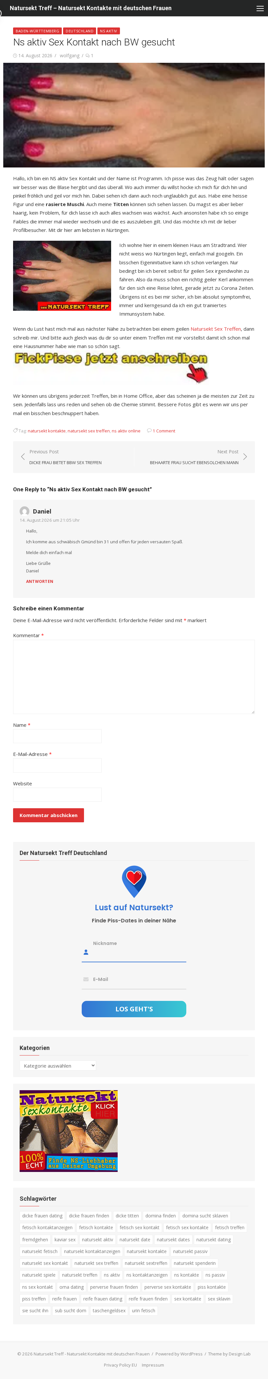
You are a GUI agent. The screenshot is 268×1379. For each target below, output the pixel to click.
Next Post (194, 457)
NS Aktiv (108, 30)
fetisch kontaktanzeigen (47, 1227)
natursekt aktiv (97, 1239)
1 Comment (164, 431)
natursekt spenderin (195, 1263)
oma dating (71, 1287)
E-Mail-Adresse (32, 754)
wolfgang (69, 55)
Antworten (39, 581)
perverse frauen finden (114, 1287)
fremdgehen (35, 1239)
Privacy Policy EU (120, 1365)
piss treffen (34, 1299)
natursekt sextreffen (146, 1263)
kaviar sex (65, 1239)
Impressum (153, 1365)
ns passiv (215, 1275)
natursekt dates (173, 1239)
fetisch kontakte (96, 1227)
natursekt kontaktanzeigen (92, 1251)
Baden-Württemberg (37, 30)
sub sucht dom (70, 1310)
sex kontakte (187, 1299)
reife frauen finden (148, 1299)
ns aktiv (112, 1275)
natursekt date (135, 1239)
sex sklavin (219, 1299)
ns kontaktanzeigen (147, 1275)
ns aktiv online (126, 431)
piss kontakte (212, 1287)
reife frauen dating (102, 1299)
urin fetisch (143, 1310)
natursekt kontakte (47, 431)
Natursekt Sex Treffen (216, 328)
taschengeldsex (109, 1310)
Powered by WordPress (179, 1354)
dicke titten (127, 1216)
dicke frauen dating (42, 1216)
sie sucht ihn (35, 1310)
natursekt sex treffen (89, 431)
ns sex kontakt (37, 1287)
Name (21, 725)
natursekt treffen (79, 1275)
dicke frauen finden (89, 1216)
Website (22, 783)
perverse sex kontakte (167, 1287)
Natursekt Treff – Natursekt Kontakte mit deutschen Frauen (91, 8)
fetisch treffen (229, 1227)
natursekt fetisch (40, 1251)
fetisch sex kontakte (187, 1227)
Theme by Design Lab (229, 1354)
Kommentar (28, 635)
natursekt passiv (190, 1251)
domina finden (160, 1216)
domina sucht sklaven (205, 1216)
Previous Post (65, 457)
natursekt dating (213, 1239)
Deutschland (79, 30)
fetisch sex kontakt (139, 1227)
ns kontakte (186, 1275)
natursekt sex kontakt (45, 1263)
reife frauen (64, 1299)
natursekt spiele (39, 1275)
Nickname (105, 943)
